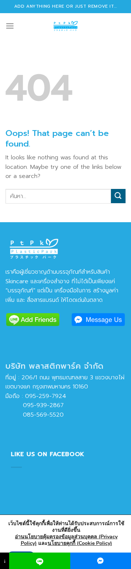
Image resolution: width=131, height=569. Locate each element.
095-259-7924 (45, 396)
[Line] (39, 561)
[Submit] (118, 196)
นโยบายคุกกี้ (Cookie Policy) (80, 543)
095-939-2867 (34, 405)
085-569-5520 (34, 414)
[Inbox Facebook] (100, 561)
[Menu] (9, 26)
